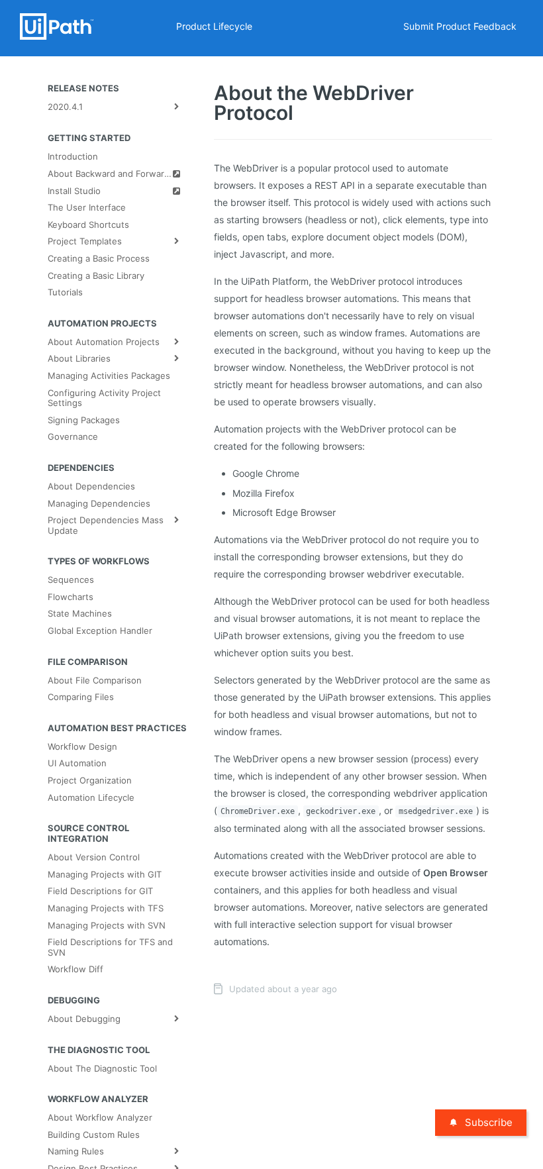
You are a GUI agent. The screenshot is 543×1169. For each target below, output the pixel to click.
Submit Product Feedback (460, 26)
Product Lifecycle (214, 26)
